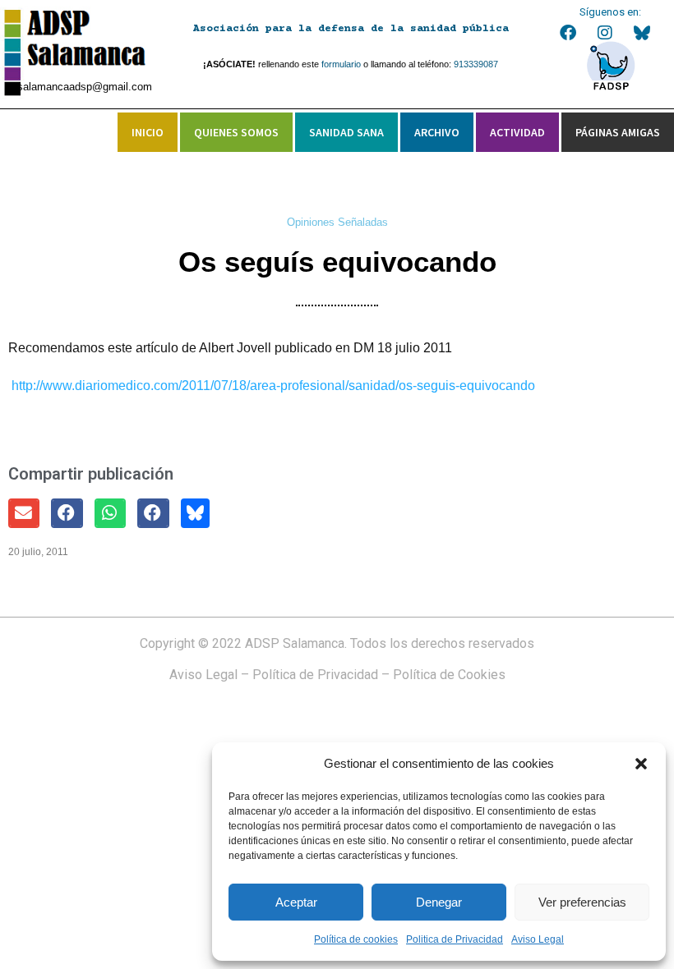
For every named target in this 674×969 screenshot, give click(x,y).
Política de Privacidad (315, 674)
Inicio (148, 132)
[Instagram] (605, 33)
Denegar (439, 902)
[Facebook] (568, 33)
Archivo (436, 132)
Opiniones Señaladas (337, 222)
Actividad (517, 132)
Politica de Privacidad (454, 939)
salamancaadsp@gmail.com (84, 86)
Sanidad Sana (346, 132)
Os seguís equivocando (337, 262)
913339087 (476, 64)
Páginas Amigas (617, 132)
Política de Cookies (449, 674)
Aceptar (296, 902)
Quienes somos (236, 132)
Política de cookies (356, 939)
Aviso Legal (537, 939)
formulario (341, 64)
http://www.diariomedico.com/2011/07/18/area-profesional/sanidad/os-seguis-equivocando (273, 386)
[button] (641, 763)
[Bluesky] (642, 33)
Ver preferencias (582, 902)
